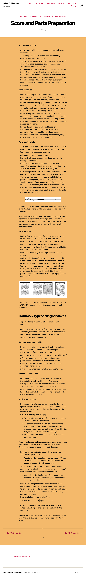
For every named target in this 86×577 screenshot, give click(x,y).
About (31, 3)
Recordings (60, 3)
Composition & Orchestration (41, 16)
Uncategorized (60, 16)
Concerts (50, 3)
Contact (68, 3)
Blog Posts (24, 16)
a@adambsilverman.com (22, 556)
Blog (74, 3)
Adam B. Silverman (11, 3)
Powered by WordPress (32, 572)
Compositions (39, 3)
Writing (73, 6)
